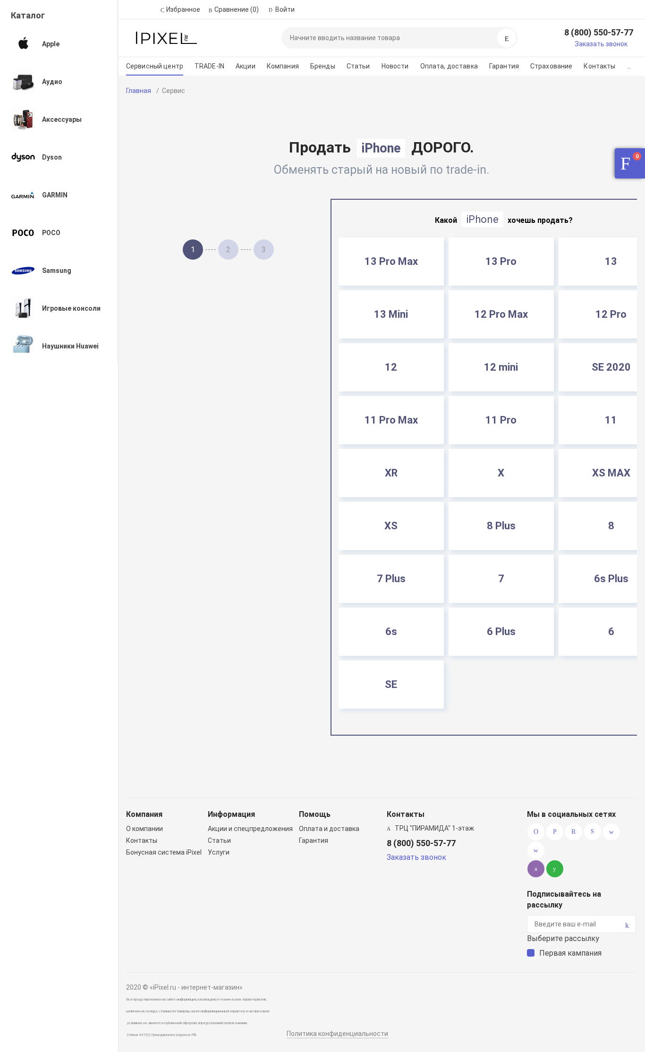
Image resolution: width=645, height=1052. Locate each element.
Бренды (322, 66)
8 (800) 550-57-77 (598, 32)
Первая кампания (570, 953)
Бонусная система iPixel (164, 852)
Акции (245, 66)
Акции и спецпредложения (250, 828)
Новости (395, 66)
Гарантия (504, 66)
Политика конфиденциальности (337, 1033)
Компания (283, 66)
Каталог (28, 15)
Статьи (358, 66)
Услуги (218, 852)
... (629, 66)
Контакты (599, 66)
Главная (138, 90)
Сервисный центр (154, 66)
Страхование (551, 66)
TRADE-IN (209, 66)
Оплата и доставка (329, 828)
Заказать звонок (601, 44)
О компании (144, 828)
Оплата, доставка (449, 66)
